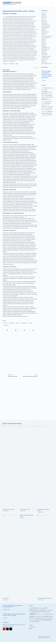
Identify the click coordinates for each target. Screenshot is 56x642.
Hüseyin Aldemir (44, 101)
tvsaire (49, 111)
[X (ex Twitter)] (7, 629)
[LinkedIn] (33, 330)
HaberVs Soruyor (45, 26)
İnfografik (44, 28)
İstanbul (43, 33)
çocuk (30, 621)
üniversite (49, 114)
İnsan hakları (44, 31)
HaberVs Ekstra (45, 24)
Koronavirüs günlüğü (46, 36)
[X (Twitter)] (16, 330)
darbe (37, 610)
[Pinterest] (24, 330)
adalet (30, 608)
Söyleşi (43, 50)
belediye (42, 608)
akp (50, 87)
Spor (42, 52)
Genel (17, 63)
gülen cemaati (50, 97)
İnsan (43, 30)
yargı (52, 111)
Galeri (43, 20)
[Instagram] (10, 629)
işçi (50, 103)
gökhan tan (44, 97)
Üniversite (44, 59)
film (44, 95)
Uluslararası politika (46, 56)
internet (43, 103)
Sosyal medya (44, 49)
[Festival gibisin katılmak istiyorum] (45, 555)
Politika (43, 43)
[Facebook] (7, 330)
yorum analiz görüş (47, 113)
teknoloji (45, 111)
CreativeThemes (45, 637)
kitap (44, 104)
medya (43, 106)
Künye (30, 628)
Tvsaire (43, 54)
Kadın (43, 34)
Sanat (43, 46)
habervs (45, 99)
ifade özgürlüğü (49, 101)
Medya (43, 39)
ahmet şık (46, 88)
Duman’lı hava (6, 598)
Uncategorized (45, 57)
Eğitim (43, 16)
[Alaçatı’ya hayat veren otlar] (10, 467)
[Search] (52, 3)
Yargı (43, 60)
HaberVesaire (32, 627)
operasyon (5, 325)
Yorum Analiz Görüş (46, 63)
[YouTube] (4, 629)
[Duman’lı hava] (10, 555)
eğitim (42, 95)
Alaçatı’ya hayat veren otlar (8, 509)
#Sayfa (43, 13)
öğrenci (45, 114)
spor (49, 109)
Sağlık (43, 44)
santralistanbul (45, 47)
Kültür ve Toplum (45, 37)
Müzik (43, 41)
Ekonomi (43, 17)
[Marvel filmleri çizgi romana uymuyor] (45, 467)
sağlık (42, 109)
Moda (43, 40)
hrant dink (49, 99)
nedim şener (50, 106)
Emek (43, 18)
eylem (51, 93)
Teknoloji (43, 53)
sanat (45, 108)
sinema (46, 109)
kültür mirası (47, 104)
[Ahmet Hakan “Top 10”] (28, 467)
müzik (47, 106)
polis (42, 108)
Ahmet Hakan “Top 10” (25, 509)
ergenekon (44, 93)
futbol (46, 95)
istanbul (47, 103)
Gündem (43, 23)
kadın (42, 104)
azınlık (40, 608)
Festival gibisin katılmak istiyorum (45, 598)
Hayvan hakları (45, 27)
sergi (44, 109)
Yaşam (43, 62)
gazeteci (50, 95)
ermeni (48, 93)
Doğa (43, 14)
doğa (39, 610)
